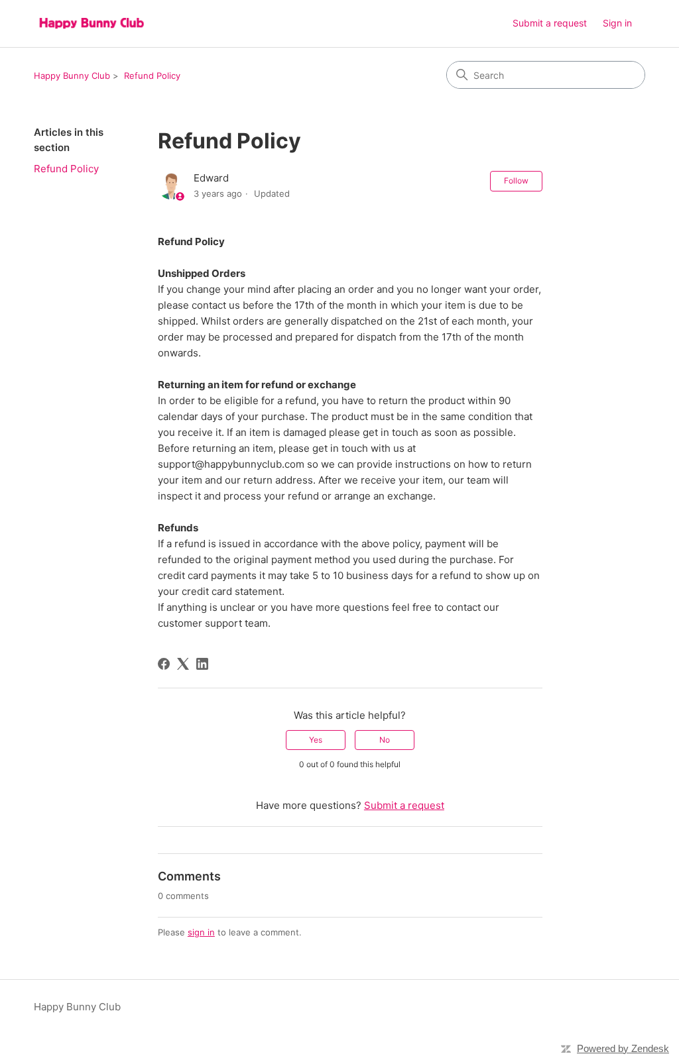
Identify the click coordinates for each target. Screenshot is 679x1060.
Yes (315, 740)
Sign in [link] (617, 22)
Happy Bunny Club (72, 75)
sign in (201, 932)
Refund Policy (152, 75)
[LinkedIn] (202, 664)
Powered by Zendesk (623, 1048)
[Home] (91, 23)
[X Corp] (183, 664)
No (384, 740)
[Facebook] (164, 664)
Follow (516, 181)
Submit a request (550, 22)
